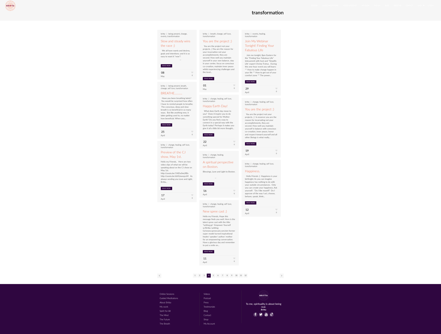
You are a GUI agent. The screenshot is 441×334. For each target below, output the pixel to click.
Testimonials (209, 307)
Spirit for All (165, 311)
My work (164, 307)
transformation (173, 36)
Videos (207, 294)
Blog (206, 311)
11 (241, 275)
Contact (207, 315)
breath (213, 34)
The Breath (165, 324)
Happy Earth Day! (215, 106)
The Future (165, 320)
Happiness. (252, 171)
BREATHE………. (171, 93)
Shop (206, 320)
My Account (209, 324)
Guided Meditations (169, 298)
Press (206, 303)
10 (236, 275)
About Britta (165, 303)
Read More (166, 65)
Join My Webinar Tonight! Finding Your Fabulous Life (259, 46)
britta (163, 34)
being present (174, 34)
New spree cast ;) (215, 211)
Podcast (207, 298)
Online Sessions (167, 294)
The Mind (164, 315)
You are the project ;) (217, 41)
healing (262, 34)
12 (245, 275)
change (184, 34)
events (163, 36)
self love (227, 34)
